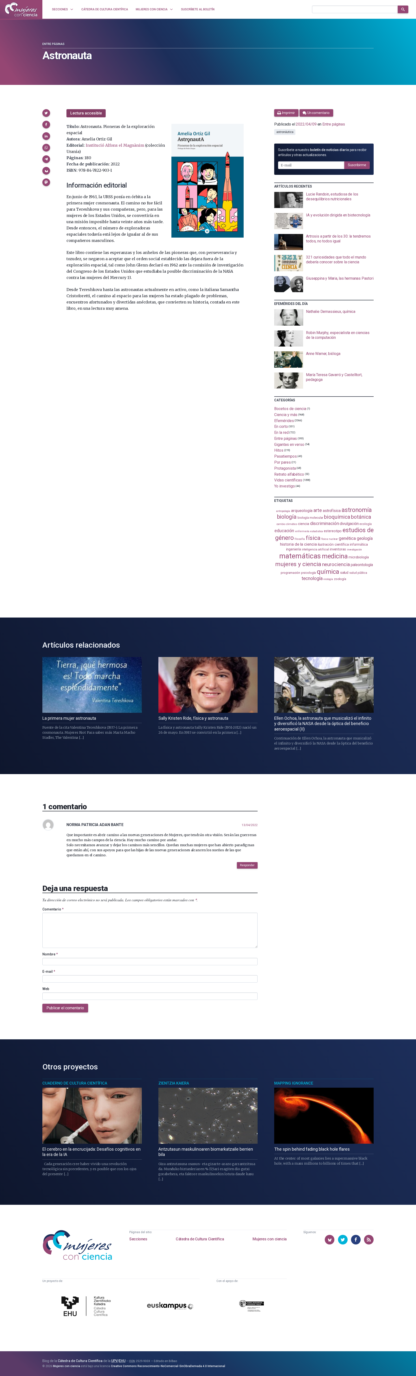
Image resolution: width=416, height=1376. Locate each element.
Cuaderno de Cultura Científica (74, 1083)
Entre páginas (53, 44)
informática (359, 545)
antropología (283, 511)
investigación (354, 549)
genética (347, 538)
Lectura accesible (86, 113)
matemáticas (300, 556)
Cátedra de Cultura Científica (200, 1239)
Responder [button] (247, 865)
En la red (281, 432)
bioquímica (337, 517)
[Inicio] (21, 9)
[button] (46, 113)
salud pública (358, 572)
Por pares (282, 462)
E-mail (48, 971)
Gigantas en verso (289, 444)
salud (344, 572)
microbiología (359, 557)
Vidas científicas (288, 480)
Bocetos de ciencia (290, 408)
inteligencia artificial (315, 549)
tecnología (312, 578)
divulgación (349, 523)
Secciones (138, 1239)
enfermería (302, 531)
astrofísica (332, 510)
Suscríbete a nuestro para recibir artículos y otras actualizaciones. (322, 152)
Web (45, 989)
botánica (361, 517)
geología (365, 538)
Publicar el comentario (65, 1008)
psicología (308, 572)
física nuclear (329, 539)
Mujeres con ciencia (269, 1239)
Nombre (50, 954)
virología (328, 579)
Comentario (53, 909)
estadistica (316, 531)
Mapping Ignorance (293, 1083)
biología (287, 517)
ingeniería (293, 549)
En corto (281, 426)
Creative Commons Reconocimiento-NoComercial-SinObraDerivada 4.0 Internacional (168, 1366)
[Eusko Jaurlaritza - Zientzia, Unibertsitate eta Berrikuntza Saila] (251, 1306)
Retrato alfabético (289, 474)
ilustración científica (333, 545)
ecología (365, 524)
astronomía (357, 509)
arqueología (301, 510)
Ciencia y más (285, 414)
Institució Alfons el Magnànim (115, 145)
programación (290, 572)
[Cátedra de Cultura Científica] (87, 1306)
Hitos (278, 450)
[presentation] (324, 200)
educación (284, 530)
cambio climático (286, 524)
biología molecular (310, 517)
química (328, 571)
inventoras (338, 549)
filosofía (300, 539)
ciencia (303, 524)
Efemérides (284, 420)
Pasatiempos (285, 456)
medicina (335, 556)
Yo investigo (284, 486)
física (313, 537)
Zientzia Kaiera (173, 1083)
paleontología (362, 565)
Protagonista (285, 468)
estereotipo (333, 531)
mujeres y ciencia (298, 564)
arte (317, 510)
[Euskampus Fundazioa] (170, 1306)
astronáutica (284, 132)
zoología (340, 579)
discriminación (324, 523)
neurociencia (336, 564)
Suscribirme (357, 165)
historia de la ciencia (298, 544)
